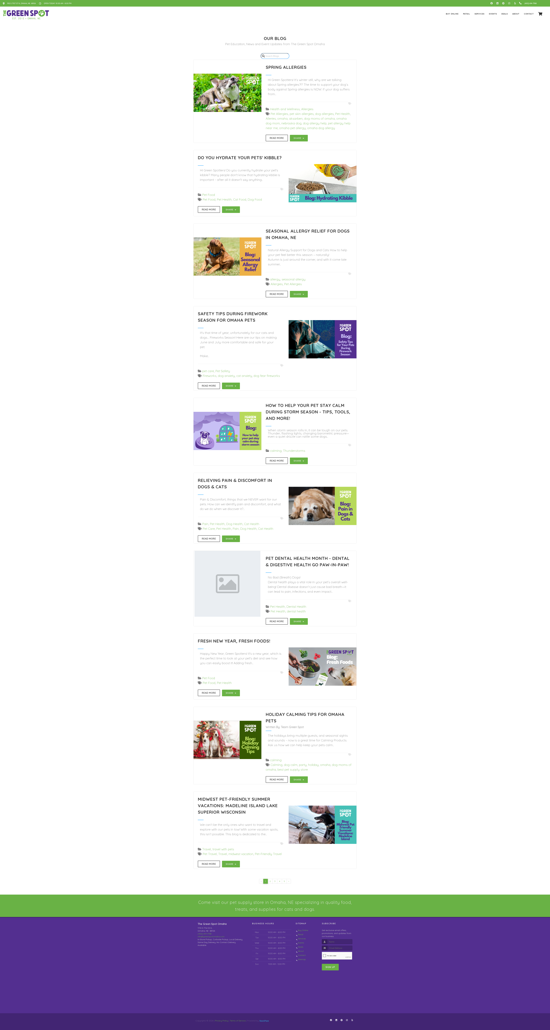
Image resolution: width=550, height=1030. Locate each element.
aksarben (296, 118)
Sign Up (330, 967)
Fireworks (209, 376)
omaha (282, 118)
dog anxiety (226, 376)
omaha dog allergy (321, 128)
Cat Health (251, 524)
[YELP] (515, 3)
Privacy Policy (221, 1020)
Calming (276, 765)
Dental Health (296, 607)
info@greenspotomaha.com (211, 936)
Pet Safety (222, 371)
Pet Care (209, 529)
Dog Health (234, 524)
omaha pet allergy (292, 128)
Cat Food (239, 199)
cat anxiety (244, 376)
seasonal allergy (294, 279)
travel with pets (223, 849)
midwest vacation (240, 854)
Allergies (307, 109)
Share (298, 138)
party (303, 765)
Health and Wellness (285, 109)
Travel (206, 849)
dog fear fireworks (267, 376)
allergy (275, 279)
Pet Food (208, 195)
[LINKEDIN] (497, 3)
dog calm (290, 765)
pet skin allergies (302, 114)
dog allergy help (315, 123)
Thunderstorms (294, 451)
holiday (313, 765)
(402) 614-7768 (204, 933)
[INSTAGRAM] (509, 3)
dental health (296, 611)
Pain (205, 524)
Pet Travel (210, 854)
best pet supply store (292, 769)
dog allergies (324, 114)
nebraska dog (291, 123)
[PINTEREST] (503, 3)
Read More (277, 138)
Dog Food (255, 199)
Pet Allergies (279, 114)
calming (276, 451)
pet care (208, 371)
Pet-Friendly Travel (268, 854)
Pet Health (342, 114)
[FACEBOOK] (491, 3)
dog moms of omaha (319, 118)
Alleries (271, 118)
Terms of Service (238, 1020)
